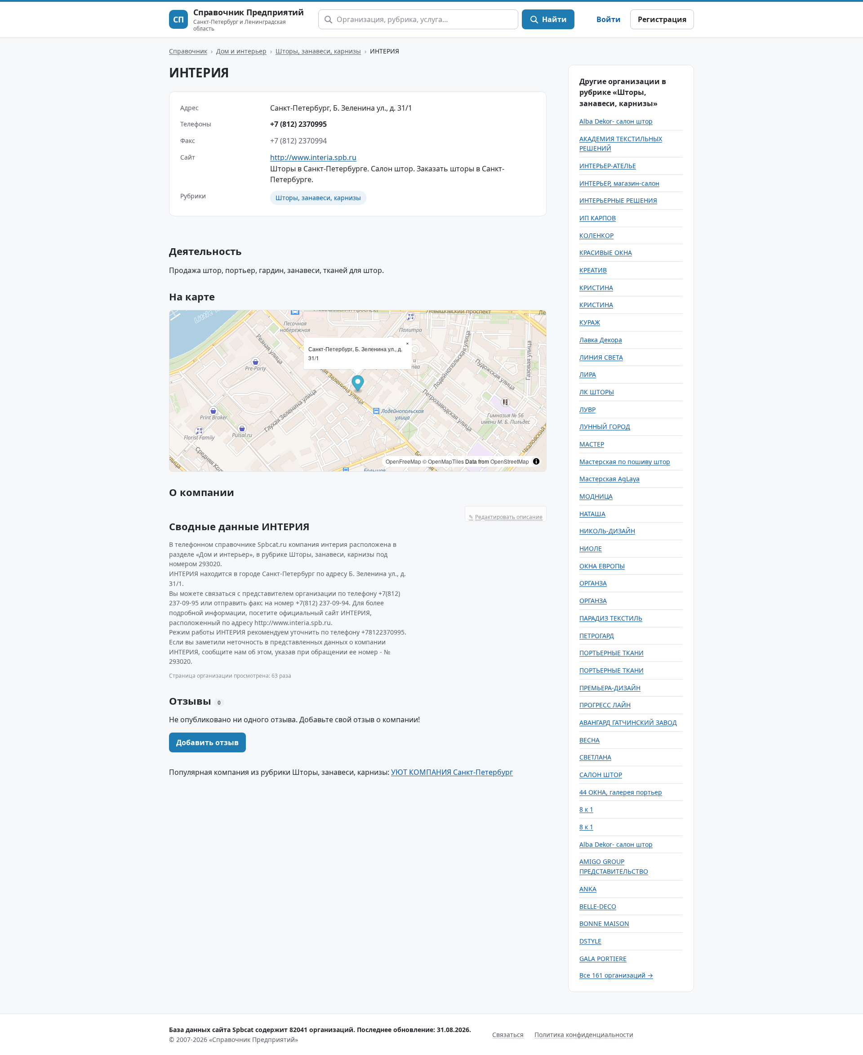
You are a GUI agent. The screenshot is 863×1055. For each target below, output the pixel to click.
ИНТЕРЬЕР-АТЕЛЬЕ (607, 165)
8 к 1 (586, 809)
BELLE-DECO (597, 906)
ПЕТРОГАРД (596, 635)
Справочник (188, 51)
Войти (608, 19)
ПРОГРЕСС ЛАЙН (605, 705)
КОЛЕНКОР (596, 235)
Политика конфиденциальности (583, 1034)
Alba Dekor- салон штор (616, 121)
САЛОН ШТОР (600, 774)
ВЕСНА (589, 740)
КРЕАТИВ (593, 270)
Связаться (508, 1034)
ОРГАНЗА (593, 583)
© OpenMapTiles (443, 461)
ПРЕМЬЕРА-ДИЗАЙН (610, 688)
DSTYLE (590, 941)
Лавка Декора (600, 339)
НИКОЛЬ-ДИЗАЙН (607, 531)
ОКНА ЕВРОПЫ (602, 566)
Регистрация (662, 19)
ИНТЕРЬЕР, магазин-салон (619, 183)
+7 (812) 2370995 (298, 124)
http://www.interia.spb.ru (313, 157)
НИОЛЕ (590, 548)
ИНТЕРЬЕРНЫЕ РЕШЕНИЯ (618, 200)
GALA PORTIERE (603, 958)
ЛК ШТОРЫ (596, 392)
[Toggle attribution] (536, 461)
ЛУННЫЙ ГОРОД (604, 426)
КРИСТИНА (596, 287)
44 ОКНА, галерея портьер (620, 792)
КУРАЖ (589, 322)
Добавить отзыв (207, 742)
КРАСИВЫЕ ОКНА (605, 252)
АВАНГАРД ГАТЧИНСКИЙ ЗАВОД (628, 722)
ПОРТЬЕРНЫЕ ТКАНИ (611, 652)
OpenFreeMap (403, 461)
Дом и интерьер (241, 51)
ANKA (587, 889)
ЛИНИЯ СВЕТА (601, 357)
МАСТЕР (591, 444)
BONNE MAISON (604, 923)
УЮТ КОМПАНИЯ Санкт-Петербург (452, 772)
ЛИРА (587, 374)
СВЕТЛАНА (595, 757)
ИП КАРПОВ (597, 218)
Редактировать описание (506, 517)
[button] (358, 385)
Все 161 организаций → (616, 975)
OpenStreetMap (509, 461)
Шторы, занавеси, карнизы (318, 51)
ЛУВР (587, 409)
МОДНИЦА (596, 496)
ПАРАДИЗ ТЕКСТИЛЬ (610, 618)
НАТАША (592, 514)
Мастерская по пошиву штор (624, 461)
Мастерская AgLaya (609, 478)
